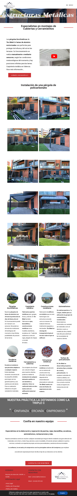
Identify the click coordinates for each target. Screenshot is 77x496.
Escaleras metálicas (12, 360)
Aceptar (62, 493)
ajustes (52, 494)
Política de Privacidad (12, 486)
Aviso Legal (9, 483)
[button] (19, 75)
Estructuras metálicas (47, 361)
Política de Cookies (12, 489)
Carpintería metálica (29, 307)
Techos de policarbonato (64, 359)
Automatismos (64, 306)
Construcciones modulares (47, 307)
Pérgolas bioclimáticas (12, 307)
